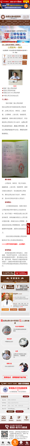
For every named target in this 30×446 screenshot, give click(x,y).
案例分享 (15, 24)
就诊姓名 (4, 400)
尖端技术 (9, 24)
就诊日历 (4, 408)
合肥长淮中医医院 (9, 44)
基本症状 (4, 405)
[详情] (21, 306)
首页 (3, 21)
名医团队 (15, 21)
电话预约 (25, 55)
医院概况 (9, 21)
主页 (3, 44)
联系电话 (4, 402)
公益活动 (21, 24)
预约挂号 (27, 21)
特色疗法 (21, 21)
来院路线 (27, 24)
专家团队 (17, 44)
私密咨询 (25, 58)
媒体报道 (3, 24)
